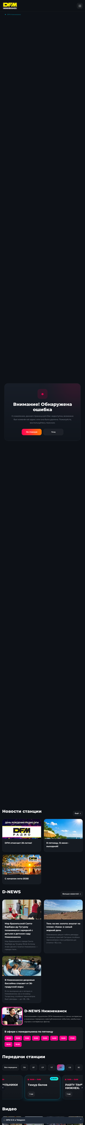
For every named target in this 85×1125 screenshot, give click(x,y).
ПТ (61, 1067)
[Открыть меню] (80, 6)
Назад (53, 432)
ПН (24, 1067)
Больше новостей (71, 894)
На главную (31, 432)
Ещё (77, 813)
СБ (70, 1067)
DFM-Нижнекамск (14, 14)
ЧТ (52, 1067)
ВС (79, 1067)
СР (43, 1067)
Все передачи (10, 1067)
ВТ (34, 1067)
